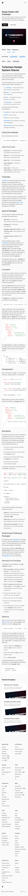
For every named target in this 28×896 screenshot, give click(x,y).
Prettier (6, 118)
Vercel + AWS (5, 845)
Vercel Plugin (19, 772)
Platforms (4, 820)
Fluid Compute (18, 751)
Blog (16, 815)
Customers (4, 836)
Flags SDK (17, 790)
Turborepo (8, 87)
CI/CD (16, 747)
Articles (17, 824)
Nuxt (3, 790)
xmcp (3, 803)
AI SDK (4, 747)
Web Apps (4, 815)
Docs (16, 813)
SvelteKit (4, 792)
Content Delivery (19, 749)
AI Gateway (5, 749)
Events (16, 842)
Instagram (17, 872)
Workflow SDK (20, 788)
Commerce (4, 822)
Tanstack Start (5, 799)
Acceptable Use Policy (6, 872)
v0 (15, 778)
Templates (4, 840)
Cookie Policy (5, 867)
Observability (18, 753)
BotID (3, 774)
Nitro (3, 795)
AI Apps (4, 813)
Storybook (9, 102)
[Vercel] (2, 2)
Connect (5, 756)
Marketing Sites (6, 817)
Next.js (3, 788)
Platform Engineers (6, 824)
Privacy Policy (5, 863)
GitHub (16, 863)
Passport (5, 758)
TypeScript (7, 112)
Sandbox (4, 751)
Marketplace (5, 838)
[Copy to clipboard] (23, 140)
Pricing (16, 853)
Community (18, 826)
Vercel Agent (18, 770)
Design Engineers (6, 826)
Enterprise (17, 851)
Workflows (4, 753)
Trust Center (5, 878)
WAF (3, 770)
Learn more (19, 202)
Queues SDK (19, 795)
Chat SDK (19, 792)
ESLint (5, 115)
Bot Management (6, 772)
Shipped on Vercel (19, 847)
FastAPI (4, 801)
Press (16, 840)
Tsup (6, 97)
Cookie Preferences (7, 882)
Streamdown (18, 797)
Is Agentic (17, 828)
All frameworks (5, 806)
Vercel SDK (18, 786)
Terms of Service (6, 865)
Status (3, 880)
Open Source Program (20, 849)
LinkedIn (17, 867)
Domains (17, 776)
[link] (5, 24)
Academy (17, 822)
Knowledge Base (19, 820)
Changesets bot (6, 556)
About (16, 836)
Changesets (7, 120)
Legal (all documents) (7, 875)
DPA (3, 869)
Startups (17, 845)
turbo (13, 52)
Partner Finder (5, 842)
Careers (17, 838)
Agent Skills (18, 774)
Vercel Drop (19, 767)
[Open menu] (25, 2)
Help (16, 855)
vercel (8, 52)
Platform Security (6, 767)
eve (4, 760)
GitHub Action (6, 622)
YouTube (17, 869)
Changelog (17, 817)
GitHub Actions (8, 125)
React (7, 92)
